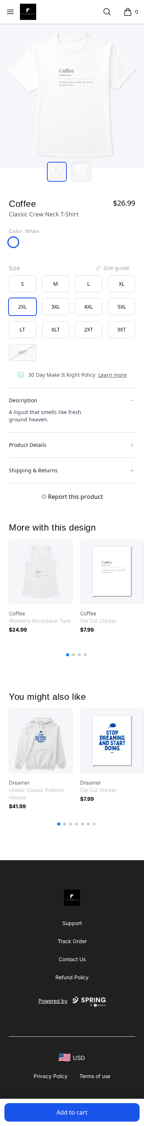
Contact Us (72, 959)
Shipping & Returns (33, 470)
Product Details (28, 444)
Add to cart (72, 1112)
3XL (55, 306)
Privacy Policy (51, 1076)
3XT (121, 329)
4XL (88, 306)
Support (72, 923)
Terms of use (94, 1076)
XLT (55, 329)
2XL (22, 306)
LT (22, 329)
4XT (22, 352)
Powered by (53, 1001)
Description (23, 400)
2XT (88, 329)
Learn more (112, 374)
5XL (121, 306)
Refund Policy (72, 977)
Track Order (72, 941)
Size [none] (14, 268)
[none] (112, 268)
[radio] (22, 283)
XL (121, 283)
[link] (40, 572)
